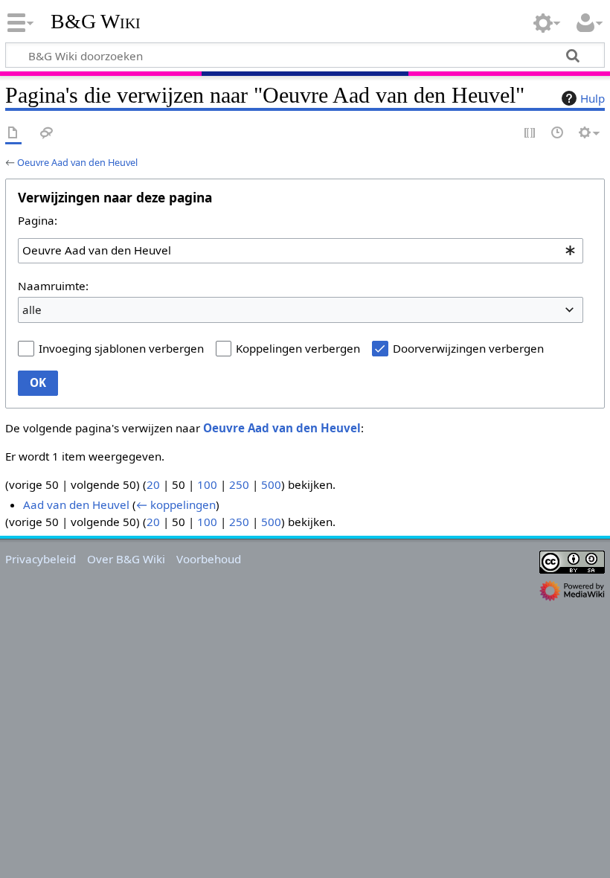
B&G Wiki (96, 21)
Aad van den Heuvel (76, 504)
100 (207, 484)
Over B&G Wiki (126, 558)
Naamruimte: (53, 285)
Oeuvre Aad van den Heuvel (77, 162)
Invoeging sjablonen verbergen (121, 348)
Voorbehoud (208, 558)
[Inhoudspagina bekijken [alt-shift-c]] (13, 133)
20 (153, 484)
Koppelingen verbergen (298, 348)
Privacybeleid (40, 558)
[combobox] (300, 250)
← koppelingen (176, 504)
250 (239, 484)
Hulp (592, 98)
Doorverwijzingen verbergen (468, 348)
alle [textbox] (32, 309)
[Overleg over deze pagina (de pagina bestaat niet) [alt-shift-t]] (47, 133)
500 (271, 484)
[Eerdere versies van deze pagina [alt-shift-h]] (558, 133)
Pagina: (37, 220)
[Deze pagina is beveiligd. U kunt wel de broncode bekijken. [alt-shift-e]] (530, 133)
